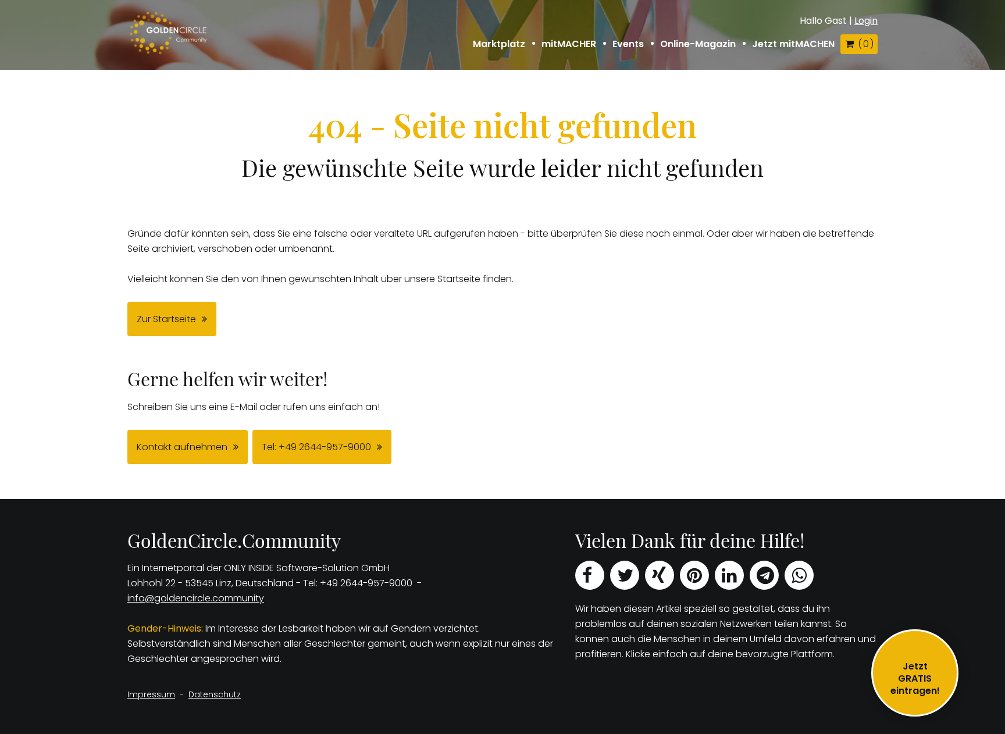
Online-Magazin (698, 44)
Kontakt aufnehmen (182, 447)
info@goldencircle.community (195, 598)
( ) (865, 44)
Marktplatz (499, 44)
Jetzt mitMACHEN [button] (793, 44)
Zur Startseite (166, 319)
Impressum (151, 694)
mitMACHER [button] (568, 44)
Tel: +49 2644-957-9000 (316, 447)
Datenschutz (214, 694)
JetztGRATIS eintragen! (915, 678)
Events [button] (628, 44)
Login (866, 20)
